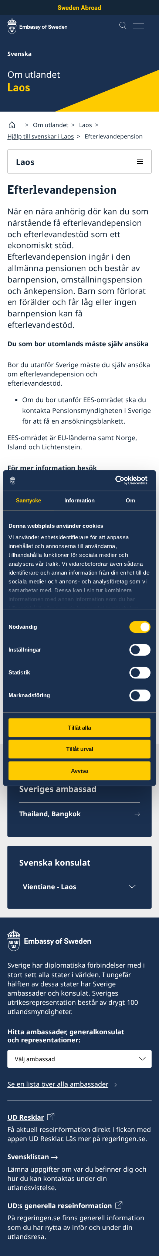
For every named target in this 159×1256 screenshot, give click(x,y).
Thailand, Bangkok (50, 813)
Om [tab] (130, 500)
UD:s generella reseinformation (59, 1205)
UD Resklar (25, 1117)
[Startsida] (14, 124)
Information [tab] (79, 500)
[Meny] (142, 26)
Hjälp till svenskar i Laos (40, 136)
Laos (85, 125)
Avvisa (79, 771)
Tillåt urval (79, 749)
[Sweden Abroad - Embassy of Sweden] (44, 26)
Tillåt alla (79, 728)
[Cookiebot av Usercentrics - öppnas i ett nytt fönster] (118, 480)
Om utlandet (50, 125)
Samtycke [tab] (28, 500)
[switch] (139, 650)
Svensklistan (28, 1156)
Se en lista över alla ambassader (57, 1084)
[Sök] (124, 26)
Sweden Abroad (79, 7)
